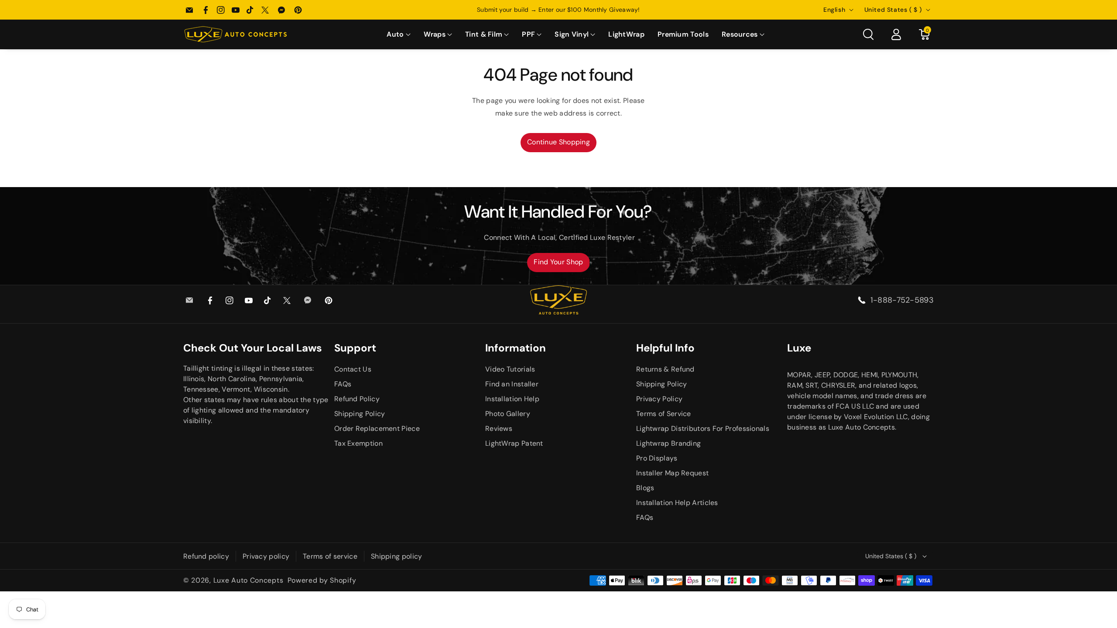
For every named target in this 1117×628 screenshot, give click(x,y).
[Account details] (896, 34)
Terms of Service (663, 413)
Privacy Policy (659, 398)
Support (355, 348)
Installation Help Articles (677, 502)
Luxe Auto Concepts (248, 580)
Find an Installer (511, 384)
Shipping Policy (359, 413)
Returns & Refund (665, 369)
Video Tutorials (510, 369)
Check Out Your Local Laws (252, 348)
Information (515, 348)
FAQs (342, 384)
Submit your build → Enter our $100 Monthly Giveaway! (558, 10)
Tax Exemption (358, 443)
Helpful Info (665, 348)
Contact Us (352, 369)
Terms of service (330, 556)
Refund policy (206, 556)
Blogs (645, 487)
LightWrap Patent (514, 443)
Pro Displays (657, 458)
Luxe (799, 348)
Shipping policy (396, 556)
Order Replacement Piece (377, 428)
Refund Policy (357, 398)
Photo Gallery (507, 413)
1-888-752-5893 (902, 300)
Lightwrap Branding (668, 443)
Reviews (498, 428)
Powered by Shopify (322, 580)
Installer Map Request (672, 473)
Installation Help (512, 398)
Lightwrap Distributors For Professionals (702, 428)
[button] (398, 34)
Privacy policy (266, 556)
